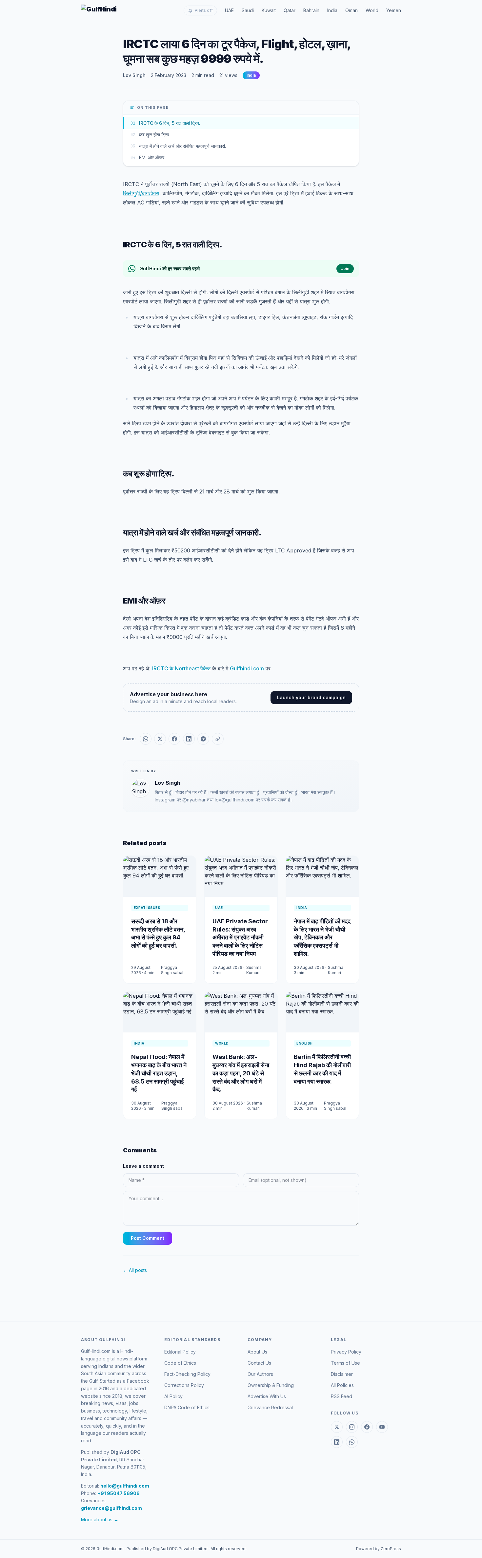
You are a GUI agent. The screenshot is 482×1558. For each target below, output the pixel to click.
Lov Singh (134, 75)
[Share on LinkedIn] (189, 739)
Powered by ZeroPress (378, 1548)
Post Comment (147, 1238)
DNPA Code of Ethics (187, 1407)
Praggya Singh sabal (172, 970)
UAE (229, 10)
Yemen (393, 10)
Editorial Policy (180, 1352)
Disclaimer (342, 1374)
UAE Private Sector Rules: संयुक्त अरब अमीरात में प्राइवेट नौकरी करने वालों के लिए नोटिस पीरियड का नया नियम (240, 937)
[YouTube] (382, 1427)
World (372, 10)
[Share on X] (160, 739)
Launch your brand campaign (311, 697)
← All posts (135, 1270)
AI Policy (173, 1396)
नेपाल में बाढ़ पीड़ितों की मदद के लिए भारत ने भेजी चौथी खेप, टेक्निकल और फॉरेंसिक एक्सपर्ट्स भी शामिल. (322, 937)
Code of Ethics (180, 1363)
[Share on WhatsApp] (145, 739)
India (332, 10)
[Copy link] (218, 739)
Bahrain (311, 10)
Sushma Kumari (254, 970)
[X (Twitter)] (337, 1427)
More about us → (99, 1519)
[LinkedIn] (337, 1442)
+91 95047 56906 (118, 1493)
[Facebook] (367, 1427)
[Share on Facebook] (174, 739)
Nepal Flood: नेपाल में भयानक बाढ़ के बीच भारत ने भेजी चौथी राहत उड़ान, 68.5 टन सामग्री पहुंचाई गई (159, 1073)
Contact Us (259, 1363)
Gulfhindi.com (247, 668)
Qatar (289, 10)
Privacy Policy (346, 1352)
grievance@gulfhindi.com (111, 1508)
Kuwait (269, 10)
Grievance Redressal (270, 1407)
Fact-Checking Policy (187, 1374)
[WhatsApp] (352, 1442)
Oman (351, 10)
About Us (257, 1352)
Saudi (248, 10)
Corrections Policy (184, 1385)
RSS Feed (341, 1396)
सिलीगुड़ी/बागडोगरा (141, 193)
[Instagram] (352, 1427)
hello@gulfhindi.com (124, 1486)
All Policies (342, 1385)
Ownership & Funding (271, 1385)
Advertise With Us (267, 1396)
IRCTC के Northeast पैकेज (181, 668)
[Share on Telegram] (203, 739)
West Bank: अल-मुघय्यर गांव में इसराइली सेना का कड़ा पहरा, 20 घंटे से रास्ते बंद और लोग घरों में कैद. (240, 1073)
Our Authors (260, 1374)
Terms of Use (345, 1363)
